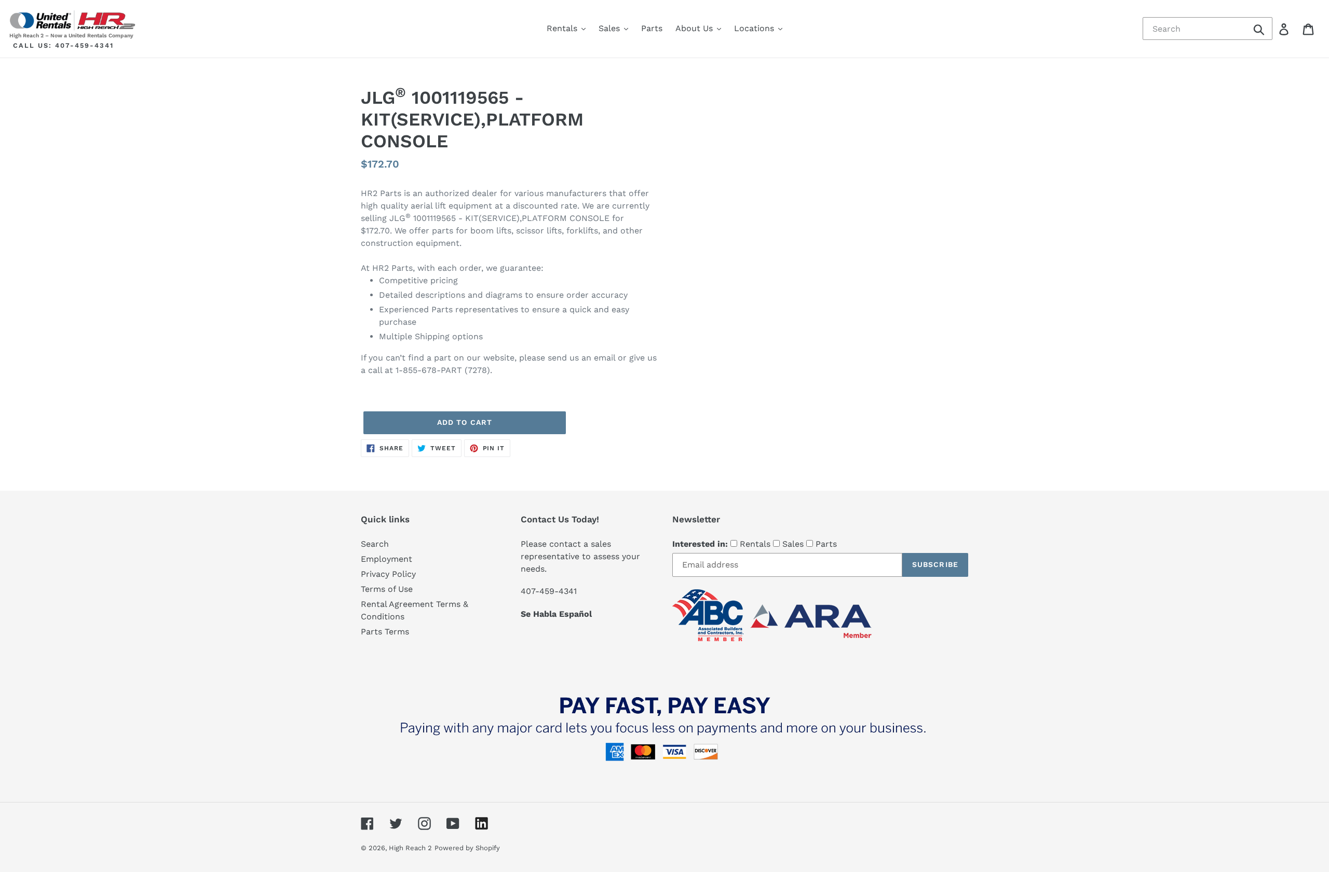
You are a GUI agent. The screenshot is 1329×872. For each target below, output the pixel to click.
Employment (386, 559)
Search (375, 544)
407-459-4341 (84, 45)
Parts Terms (385, 631)
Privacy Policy (388, 574)
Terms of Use (387, 589)
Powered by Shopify (467, 848)
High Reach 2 (410, 848)
